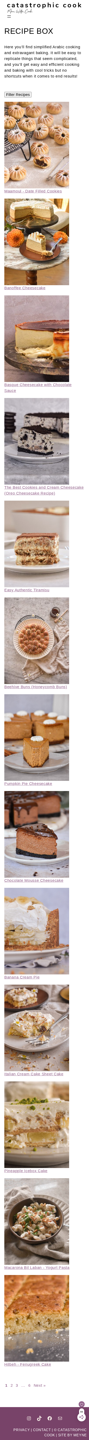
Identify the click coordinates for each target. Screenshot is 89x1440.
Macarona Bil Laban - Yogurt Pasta (37, 1267)
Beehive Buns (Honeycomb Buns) (35, 687)
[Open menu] (9, 16)
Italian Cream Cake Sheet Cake (34, 1074)
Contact (42, 1430)
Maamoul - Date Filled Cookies (33, 191)
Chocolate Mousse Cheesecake (33, 880)
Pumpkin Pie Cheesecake (28, 783)
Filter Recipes (18, 94)
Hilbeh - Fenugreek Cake (27, 1364)
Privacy (22, 1430)
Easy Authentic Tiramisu (26, 590)
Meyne (80, 1435)
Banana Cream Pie (22, 977)
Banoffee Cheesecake (25, 288)
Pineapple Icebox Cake (26, 1171)
